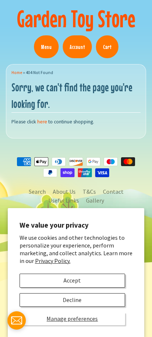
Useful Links (63, 200)
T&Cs (89, 191)
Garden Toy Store (76, 18)
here (42, 122)
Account (77, 46)
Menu (46, 46)
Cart (107, 46)
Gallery (95, 200)
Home (16, 72)
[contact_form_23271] (16, 320)
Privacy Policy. (52, 260)
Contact (113, 191)
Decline (72, 299)
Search (37, 191)
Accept (72, 280)
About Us (64, 191)
